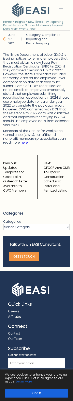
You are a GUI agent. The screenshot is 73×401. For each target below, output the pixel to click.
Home (7, 22)
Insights (20, 22)
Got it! (36, 393)
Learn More (24, 381)
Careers (13, 311)
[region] (36, 385)
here (24, 142)
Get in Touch (24, 256)
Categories (12, 221)
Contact (14, 333)
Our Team (15, 339)
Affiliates (14, 316)
